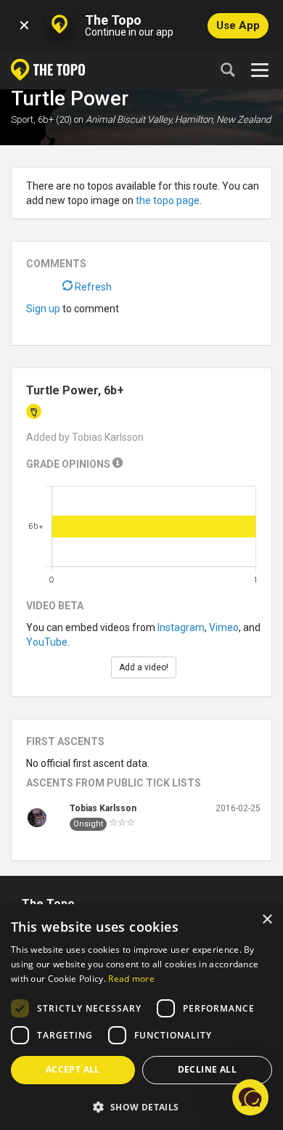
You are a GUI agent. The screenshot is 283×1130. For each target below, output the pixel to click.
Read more (131, 978)
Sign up (43, 308)
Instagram (181, 627)
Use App (238, 25)
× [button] (266, 919)
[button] (141, 1106)
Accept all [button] (73, 1069)
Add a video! (143, 667)
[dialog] (141, 1017)
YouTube (46, 642)
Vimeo (224, 627)
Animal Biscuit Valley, (129, 119)
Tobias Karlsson (103, 808)
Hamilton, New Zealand (223, 119)
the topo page (168, 200)
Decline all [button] (207, 1069)
